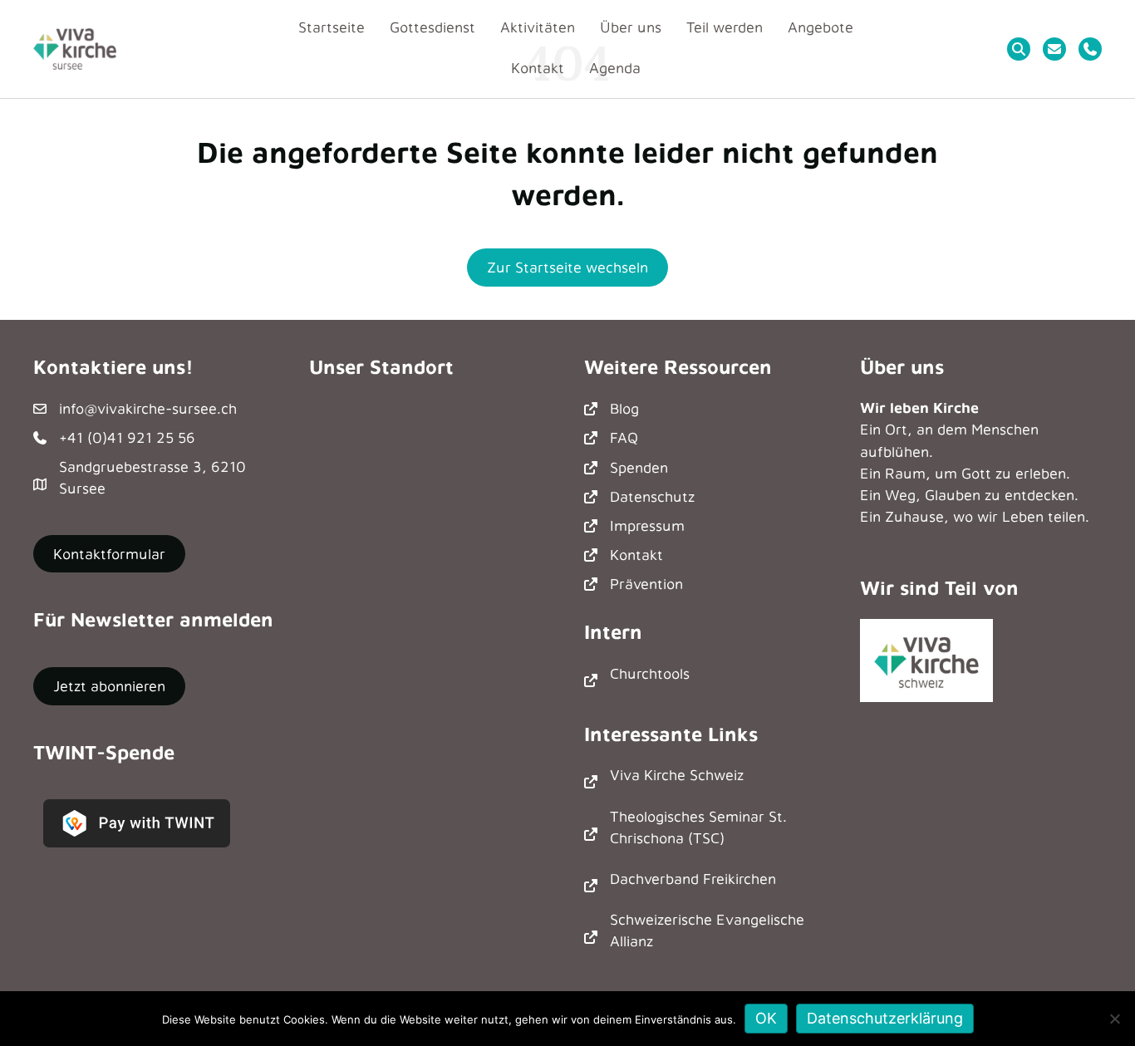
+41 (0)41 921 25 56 (127, 437)
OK (766, 1018)
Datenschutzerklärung (885, 1018)
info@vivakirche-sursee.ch (148, 408)
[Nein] (1114, 1018)
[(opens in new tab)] (926, 658)
